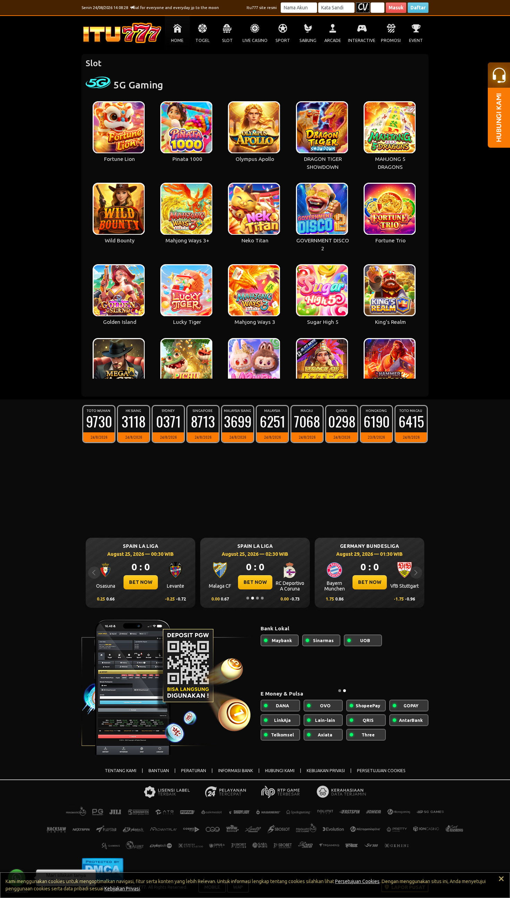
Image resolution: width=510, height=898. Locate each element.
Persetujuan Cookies (357, 881)
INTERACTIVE (361, 40)
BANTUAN (158, 770)
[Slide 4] (262, 598)
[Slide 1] (247, 598)
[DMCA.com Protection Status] (103, 868)
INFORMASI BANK (235, 770)
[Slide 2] (252, 598)
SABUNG (307, 40)
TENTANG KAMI (120, 770)
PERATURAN (193, 770)
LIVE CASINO (255, 40)
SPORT (282, 40)
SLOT (227, 40)
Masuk (396, 7)
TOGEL (202, 40)
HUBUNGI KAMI (280, 770)
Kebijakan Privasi (122, 888)
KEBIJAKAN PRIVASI (326, 770)
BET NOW (148, 582)
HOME (177, 40)
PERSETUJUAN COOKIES (381, 770)
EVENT (416, 40)
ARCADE (332, 40)
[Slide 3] (257, 598)
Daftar (418, 7)
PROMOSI (391, 40)
